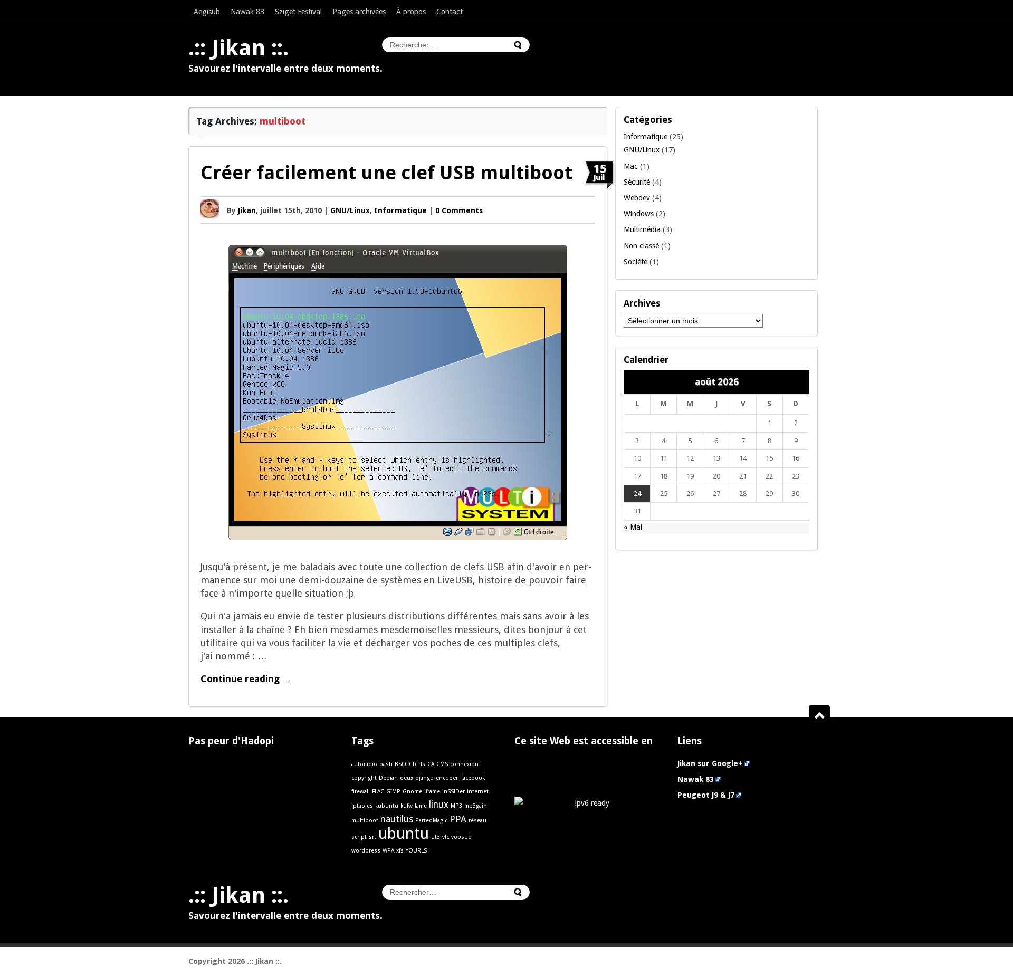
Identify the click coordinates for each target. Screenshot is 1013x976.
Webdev (637, 198)
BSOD (402, 764)
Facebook (472, 777)
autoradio (364, 764)
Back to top (823, 716)
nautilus (396, 819)
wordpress (365, 850)
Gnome (412, 791)
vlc (445, 837)
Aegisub (207, 11)
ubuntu (403, 834)
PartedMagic (431, 820)
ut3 (435, 837)
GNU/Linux (350, 210)
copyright (364, 777)
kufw (406, 805)
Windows (639, 213)
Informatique (400, 210)
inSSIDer (453, 791)
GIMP (393, 791)
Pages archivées (359, 11)
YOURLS (416, 850)
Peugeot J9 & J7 (705, 795)
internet (478, 791)
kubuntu (386, 805)
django (424, 777)
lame (421, 805)
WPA (388, 850)
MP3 (456, 805)
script (359, 837)
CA (430, 764)
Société (635, 261)
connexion (464, 764)
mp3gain (475, 805)
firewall (360, 791)
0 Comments (459, 210)
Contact (449, 11)
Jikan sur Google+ (710, 763)
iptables (362, 805)
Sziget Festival (298, 11)
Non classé (641, 246)
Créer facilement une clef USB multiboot (386, 172)
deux (406, 777)
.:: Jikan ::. (238, 48)
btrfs (419, 764)
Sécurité (637, 182)
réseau (477, 820)
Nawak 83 (247, 11)
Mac (631, 166)
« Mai (633, 527)
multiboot (364, 820)
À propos (411, 11)
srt (372, 837)
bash (386, 764)
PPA (458, 819)
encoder (447, 777)
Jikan (247, 210)
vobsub (461, 837)
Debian (388, 777)
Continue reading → (246, 678)
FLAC (378, 791)
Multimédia (642, 229)
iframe (432, 791)
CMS (442, 764)
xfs (400, 850)
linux (438, 804)
